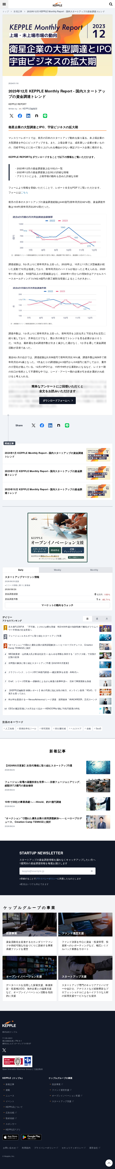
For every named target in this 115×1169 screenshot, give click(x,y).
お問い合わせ (9, 1147)
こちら (24, 192)
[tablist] (57, 570)
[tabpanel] (57, 592)
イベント (10, 1101)
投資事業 (56, 1084)
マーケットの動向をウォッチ (57, 605)
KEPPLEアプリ (13, 1129)
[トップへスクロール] (109, 1163)
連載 (8, 1089)
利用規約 (26, 1147)
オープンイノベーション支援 (66, 1095)
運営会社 (93, 1147)
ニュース (10, 1095)
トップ (5, 11)
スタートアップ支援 (61, 1101)
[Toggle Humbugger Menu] (4, 4)
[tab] (20, 570)
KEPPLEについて (14, 1106)
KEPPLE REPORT (18, 104)
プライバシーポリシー (46, 878)
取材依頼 (10, 1118)
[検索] (111, 4)
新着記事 (18, 11)
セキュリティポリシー (72, 1147)
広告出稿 (10, 1112)
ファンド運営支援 (60, 1089)
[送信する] (91, 871)
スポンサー (11, 1123)
